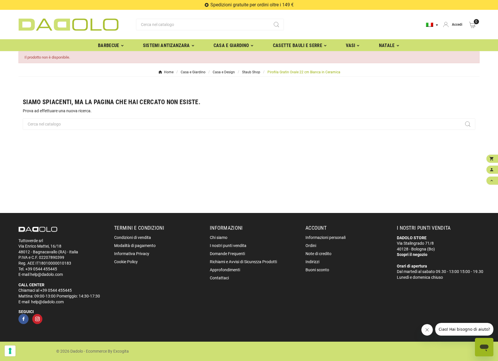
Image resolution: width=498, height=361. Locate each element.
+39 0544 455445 (41, 269)
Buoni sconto (317, 270)
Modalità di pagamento (135, 245)
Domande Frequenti (227, 253)
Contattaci (219, 278)
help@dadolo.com (46, 274)
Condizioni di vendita (132, 237)
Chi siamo (218, 237)
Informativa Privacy (131, 253)
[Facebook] (23, 319)
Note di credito (318, 253)
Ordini (310, 245)
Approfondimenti (225, 270)
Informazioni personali (325, 237)
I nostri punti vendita (228, 245)
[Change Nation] (432, 25)
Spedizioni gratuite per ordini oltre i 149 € (252, 5)
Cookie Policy (126, 261)
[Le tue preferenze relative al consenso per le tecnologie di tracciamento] (10, 350)
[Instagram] (37, 319)
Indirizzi (312, 261)
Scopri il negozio (412, 254)
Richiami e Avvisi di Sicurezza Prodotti (243, 261)
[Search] (276, 24)
